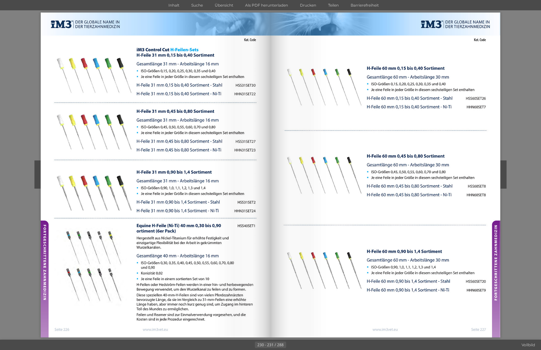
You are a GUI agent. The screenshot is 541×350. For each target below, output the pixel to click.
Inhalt (173, 5)
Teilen (333, 5)
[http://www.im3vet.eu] (155, 329)
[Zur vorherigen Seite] (250, 345)
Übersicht (224, 5)
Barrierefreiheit (365, 5)
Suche (197, 5)
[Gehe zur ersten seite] (240, 345)
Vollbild (528, 344)
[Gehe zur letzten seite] (301, 345)
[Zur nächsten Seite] (291, 345)
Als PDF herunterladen (266, 5)
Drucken (308, 5)
